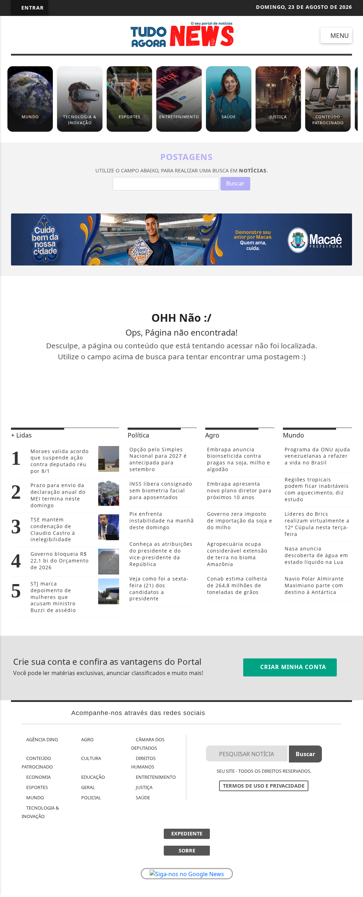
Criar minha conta (292, 667)
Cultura (90, 758)
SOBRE (187, 850)
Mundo (34, 797)
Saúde (142, 797)
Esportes (36, 787)
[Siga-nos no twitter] (88, 35)
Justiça (143, 787)
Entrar (31, 7)
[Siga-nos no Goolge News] (187, 873)
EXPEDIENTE (186, 833)
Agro (87, 739)
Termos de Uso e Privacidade (264, 785)
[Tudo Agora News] (182, 34)
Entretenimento (155, 777)
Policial (90, 797)
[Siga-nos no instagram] (65, 35)
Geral (87, 787)
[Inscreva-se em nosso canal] (42, 35)
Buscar (235, 183)
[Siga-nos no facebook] (18, 35)
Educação (92, 777)
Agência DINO (41, 739)
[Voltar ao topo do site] (353, 538)
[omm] (181, 239)
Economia (38, 777)
